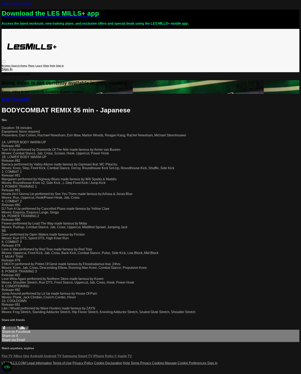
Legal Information (39, 363)
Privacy (146, 363)
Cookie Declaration (108, 363)
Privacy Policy (82, 363)
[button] (3, 61)
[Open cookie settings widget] (7, 367)
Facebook (9, 328)
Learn (38, 65)
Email (24, 328)
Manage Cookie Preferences (186, 363)
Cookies (158, 363)
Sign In (7, 69)
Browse (6, 65)
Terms (135, 363)
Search (15, 65)
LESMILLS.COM (14, 363)
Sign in (60, 65)
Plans (31, 65)
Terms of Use (62, 363)
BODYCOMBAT (16, 99)
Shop (46, 65)
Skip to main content (16, 3)
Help (52, 65)
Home (23, 65)
